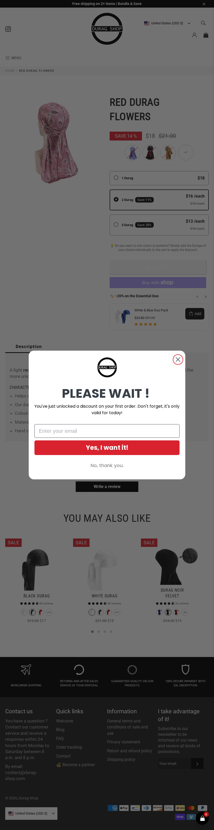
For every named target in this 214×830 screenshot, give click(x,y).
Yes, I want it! (107, 447)
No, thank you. (107, 465)
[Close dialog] (178, 359)
